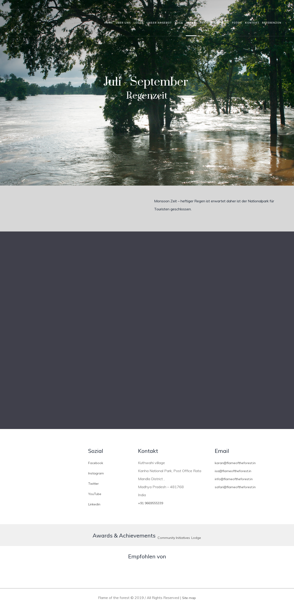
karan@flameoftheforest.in (235, 463)
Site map (189, 598)
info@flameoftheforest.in (234, 479)
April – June (215, 377)
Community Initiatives (174, 538)
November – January (215, 283)
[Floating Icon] (280, 575)
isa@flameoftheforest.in (233, 471)
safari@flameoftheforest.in (235, 487)
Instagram (96, 473)
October (78, 283)
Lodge (196, 538)
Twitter (93, 484)
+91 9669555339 (150, 503)
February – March (78, 377)
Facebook (95, 463)
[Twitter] (266, 4)
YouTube (94, 494)
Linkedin (94, 504)
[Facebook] (253, 4)
